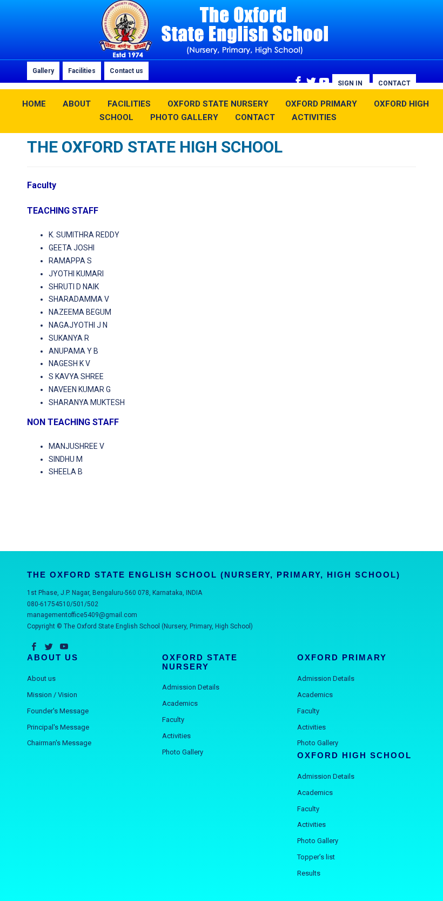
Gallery (43, 71)
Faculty (173, 720)
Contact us (126, 71)
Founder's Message (58, 711)
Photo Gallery (182, 752)
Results (308, 873)
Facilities (82, 71)
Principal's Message (58, 727)
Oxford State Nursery (218, 104)
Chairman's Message (59, 743)
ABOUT (77, 104)
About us (41, 678)
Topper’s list (316, 857)
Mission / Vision (52, 695)
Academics (180, 703)
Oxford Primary (321, 104)
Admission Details (190, 687)
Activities (176, 736)
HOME (34, 104)
